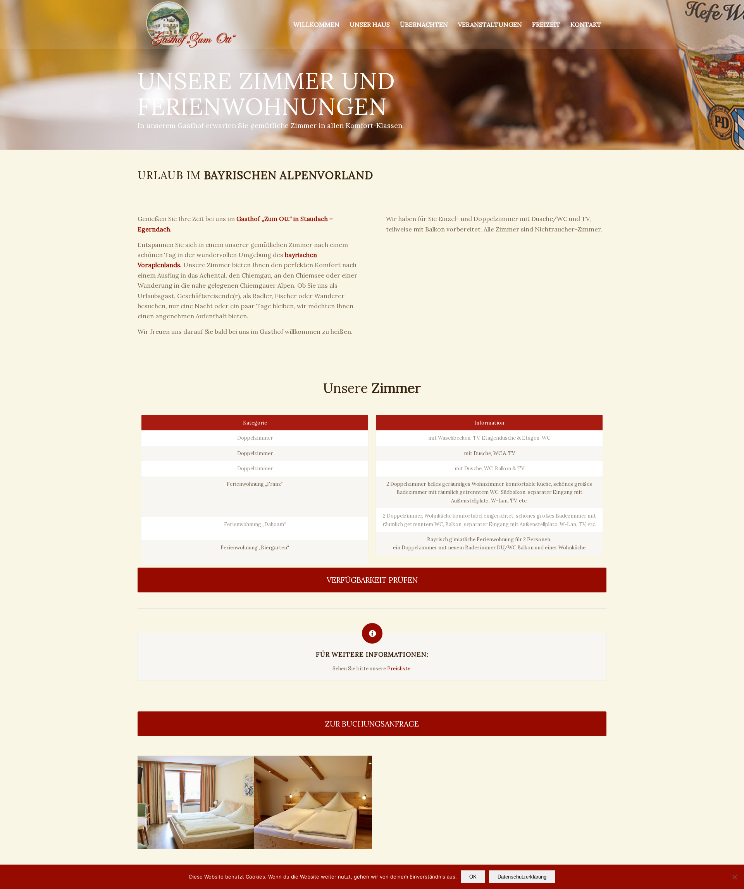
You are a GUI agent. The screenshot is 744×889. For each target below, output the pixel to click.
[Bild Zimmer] (196, 802)
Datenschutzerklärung (522, 877)
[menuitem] (316, 24)
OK (473, 877)
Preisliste (398, 668)
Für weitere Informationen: (372, 654)
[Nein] (734, 877)
